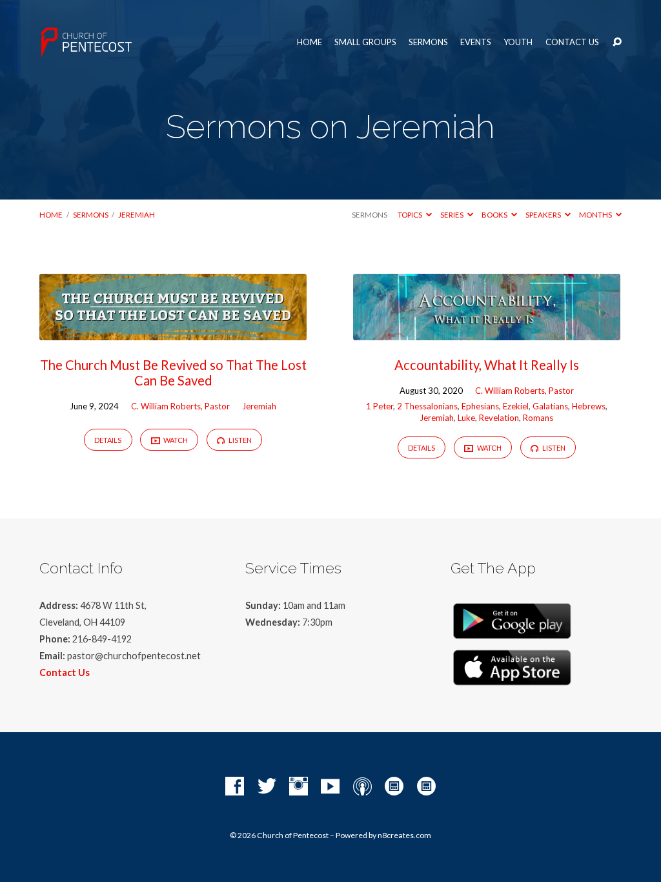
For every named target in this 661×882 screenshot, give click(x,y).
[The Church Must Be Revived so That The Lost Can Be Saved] (173, 331)
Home (309, 42)
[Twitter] (267, 786)
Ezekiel (516, 406)
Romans (538, 418)
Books (495, 214)
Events (475, 42)
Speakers (543, 214)
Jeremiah (136, 214)
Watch (175, 440)
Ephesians (480, 406)
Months (596, 214)
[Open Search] (617, 42)
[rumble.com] (394, 786)
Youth (518, 42)
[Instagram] (298, 786)
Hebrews (588, 406)
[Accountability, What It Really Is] (486, 331)
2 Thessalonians (427, 406)
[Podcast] (362, 786)
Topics (410, 214)
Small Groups (365, 42)
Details (107, 440)
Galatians (550, 406)
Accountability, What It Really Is (486, 365)
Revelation (499, 418)
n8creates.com (404, 835)
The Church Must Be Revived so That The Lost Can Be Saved (173, 372)
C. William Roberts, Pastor (180, 406)
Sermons (428, 42)
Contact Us (572, 42)
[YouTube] (330, 786)
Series (452, 214)
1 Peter (379, 406)
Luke (466, 418)
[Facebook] (234, 786)
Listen (239, 440)
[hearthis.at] (426, 786)
